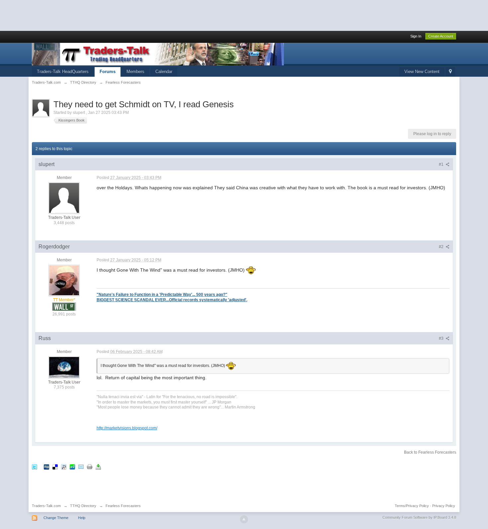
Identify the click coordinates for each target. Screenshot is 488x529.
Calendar (163, 71)
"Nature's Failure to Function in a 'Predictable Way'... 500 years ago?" (162, 294)
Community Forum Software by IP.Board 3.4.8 (419, 517)
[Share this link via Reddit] (63, 466)
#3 (442, 338)
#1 (442, 164)
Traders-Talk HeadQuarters (63, 71)
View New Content (422, 71)
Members (135, 71)
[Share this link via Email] (81, 466)
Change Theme (55, 518)
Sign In (415, 36)
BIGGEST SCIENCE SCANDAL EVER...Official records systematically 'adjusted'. (172, 300)
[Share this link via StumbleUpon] (72, 466)
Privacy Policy (443, 506)
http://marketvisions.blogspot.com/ (127, 428)
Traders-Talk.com (46, 506)
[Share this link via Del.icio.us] (55, 466)
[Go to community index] (158, 53)
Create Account (440, 36)
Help (81, 518)
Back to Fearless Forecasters (430, 452)
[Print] (89, 466)
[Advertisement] (121, 15)
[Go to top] (244, 519)
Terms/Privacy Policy (412, 506)
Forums (108, 71)
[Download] (98, 466)
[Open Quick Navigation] (450, 72)
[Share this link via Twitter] (34, 466)
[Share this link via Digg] (46, 466)
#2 (442, 246)
